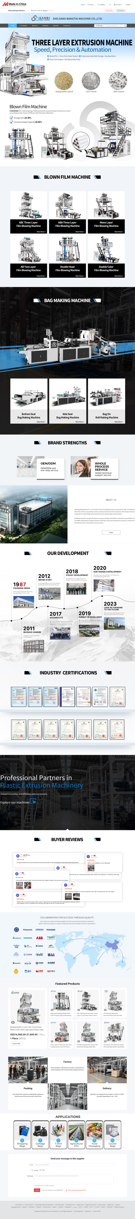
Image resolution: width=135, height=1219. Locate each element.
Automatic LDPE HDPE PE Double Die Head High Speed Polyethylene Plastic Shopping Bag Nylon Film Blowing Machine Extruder (113, 1046)
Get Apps (118, 5)
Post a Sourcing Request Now (76, 1190)
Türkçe (103, 1207)
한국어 (80, 1207)
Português (31, 1207)
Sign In (83, 5)
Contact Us (66, 25)
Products (24, 25)
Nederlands (68, 1207)
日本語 (86, 1207)
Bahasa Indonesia (119, 1207)
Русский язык (47, 1207)
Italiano (55, 1207)
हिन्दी (91, 1207)
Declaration (88, 1211)
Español (24, 1207)
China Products (29, 1205)
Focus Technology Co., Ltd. (54, 1211)
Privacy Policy (97, 1211)
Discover (55, 25)
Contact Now (16, 1043)
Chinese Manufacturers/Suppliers (44, 1205)
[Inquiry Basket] (110, 5)
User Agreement (78, 1211)
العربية (75, 1207)
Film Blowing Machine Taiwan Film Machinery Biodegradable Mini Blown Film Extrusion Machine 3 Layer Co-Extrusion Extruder (87, 1046)
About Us (35, 25)
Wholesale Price (70, 1205)
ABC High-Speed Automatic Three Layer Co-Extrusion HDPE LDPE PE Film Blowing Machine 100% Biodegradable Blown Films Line (87, 1014)
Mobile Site (110, 1205)
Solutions (45, 25)
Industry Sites (80, 1205)
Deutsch (61, 1207)
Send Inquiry (109, 10)
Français (38, 1207)
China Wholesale (59, 1205)
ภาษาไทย (96, 1207)
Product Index (101, 1205)
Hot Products (19, 1205)
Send (37, 1190)
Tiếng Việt (109, 1207)
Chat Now (121, 10)
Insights (117, 1205)
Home (12, 25)
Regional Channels (91, 1205)
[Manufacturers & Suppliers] (14, 4)
